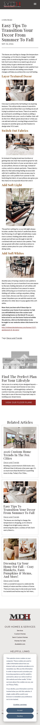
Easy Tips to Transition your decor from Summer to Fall (19, 509)
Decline (20, 716)
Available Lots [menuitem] (20, 644)
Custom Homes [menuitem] (20, 634)
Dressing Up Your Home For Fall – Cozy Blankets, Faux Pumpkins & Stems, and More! (19, 569)
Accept (20, 710)
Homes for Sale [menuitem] (20, 641)
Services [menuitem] (20, 630)
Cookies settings (20, 704)
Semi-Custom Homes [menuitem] (20, 637)
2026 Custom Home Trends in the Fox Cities (17, 455)
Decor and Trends (14, 338)
